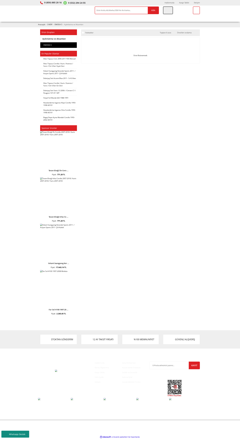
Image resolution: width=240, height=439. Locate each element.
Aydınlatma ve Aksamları (73, 24)
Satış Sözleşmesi (128, 363)
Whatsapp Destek (17, 434)
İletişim (197, 2)
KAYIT (194, 365)
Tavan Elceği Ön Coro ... (58, 170)
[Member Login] (168, 10)
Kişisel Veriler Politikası (131, 367)
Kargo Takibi (184, 2)
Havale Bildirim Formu (131, 382)
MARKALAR (166, 18)
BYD (135, 18)
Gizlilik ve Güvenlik (129, 372)
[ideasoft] (105, 437)
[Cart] (196, 10)
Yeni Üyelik (99, 377)
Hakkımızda (169, 2)
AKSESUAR (148, 18)
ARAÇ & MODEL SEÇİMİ (52, 18)
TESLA (124, 18)
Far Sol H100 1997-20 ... (58, 309)
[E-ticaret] (120, 437)
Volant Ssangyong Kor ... (58, 263)
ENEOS (111, 18)
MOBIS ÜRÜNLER (93, 18)
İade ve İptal (127, 377)
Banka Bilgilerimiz (102, 367)
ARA (153, 10)
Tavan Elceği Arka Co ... (58, 217)
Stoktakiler (89, 32)
